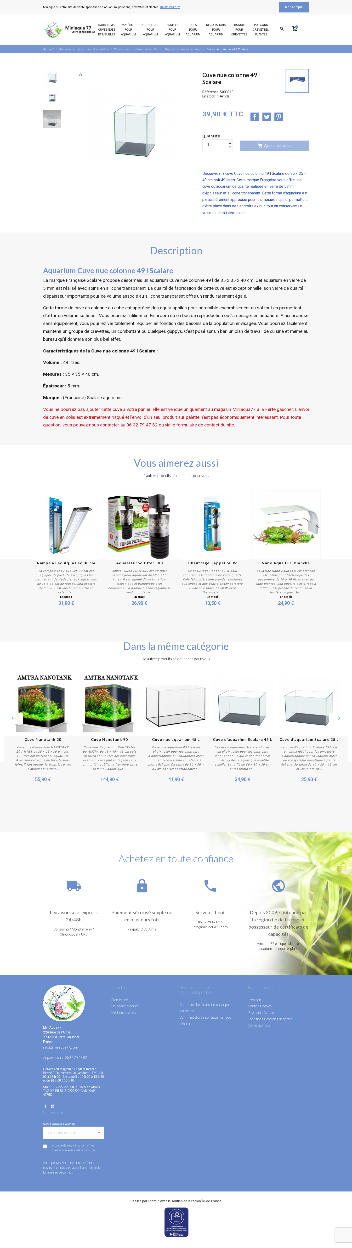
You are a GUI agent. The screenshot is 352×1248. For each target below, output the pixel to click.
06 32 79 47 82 (170, 7)
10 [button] (186, 820)
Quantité (211, 136)
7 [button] (165, 820)
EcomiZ (153, 1201)
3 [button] (136, 820)
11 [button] (194, 820)
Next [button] (338, 718)
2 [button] (129, 820)
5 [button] (150, 820)
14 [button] (215, 820)
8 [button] (172, 820)
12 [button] (201, 820)
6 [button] (158, 820)
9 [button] (179, 820)
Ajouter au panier (274, 146)
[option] (52, 77)
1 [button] (122, 820)
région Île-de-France (206, 1201)
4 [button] (143, 820)
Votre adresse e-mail (59, 1124)
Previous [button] (13, 718)
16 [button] (229, 820)
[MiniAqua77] (75, 29)
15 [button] (222, 820)
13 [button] (208, 820)
